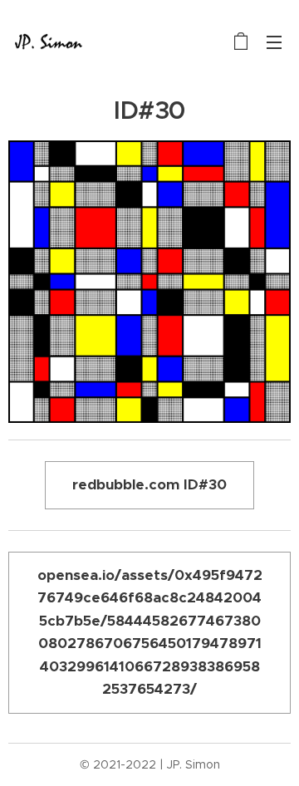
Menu (274, 41)
